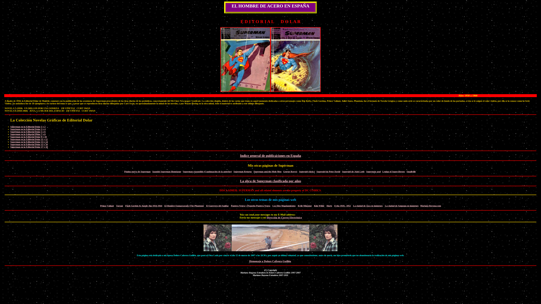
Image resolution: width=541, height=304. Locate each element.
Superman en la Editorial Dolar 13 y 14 (29, 142)
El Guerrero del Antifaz (217, 206)
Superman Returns (242, 171)
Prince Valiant (107, 206)
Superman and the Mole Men (267, 171)
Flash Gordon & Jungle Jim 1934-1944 (143, 206)
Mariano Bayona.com (430, 206)
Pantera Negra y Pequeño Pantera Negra (250, 206)
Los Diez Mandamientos (284, 206)
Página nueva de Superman (137, 171)
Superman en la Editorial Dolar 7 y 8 (28, 134)
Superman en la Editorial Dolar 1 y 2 (28, 127)
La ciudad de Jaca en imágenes (368, 206)
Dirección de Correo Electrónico (284, 217)
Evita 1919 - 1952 (342, 206)
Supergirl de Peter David (328, 171)
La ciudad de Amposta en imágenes (402, 206)
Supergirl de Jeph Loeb (353, 171)
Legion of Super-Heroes (393, 171)
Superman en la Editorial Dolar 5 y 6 (28, 132)
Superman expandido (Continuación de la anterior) (207, 171)
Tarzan (119, 206)
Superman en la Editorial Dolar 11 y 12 (29, 139)
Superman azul (373, 171)
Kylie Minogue (305, 206)
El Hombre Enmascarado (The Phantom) (184, 206)
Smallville (411, 171)
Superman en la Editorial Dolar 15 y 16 (29, 144)
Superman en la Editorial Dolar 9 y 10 (28, 137)
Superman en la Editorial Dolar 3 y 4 (28, 129)
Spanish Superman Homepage (166, 171)
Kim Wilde (319, 206)
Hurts (329, 206)
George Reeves (290, 171)
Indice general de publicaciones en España (270, 155)
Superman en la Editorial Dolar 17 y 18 (29, 147)
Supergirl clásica (307, 171)
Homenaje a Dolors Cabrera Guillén (270, 261)
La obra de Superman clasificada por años (270, 181)
